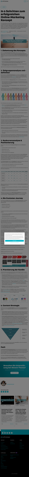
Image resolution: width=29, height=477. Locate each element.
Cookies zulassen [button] (14, 240)
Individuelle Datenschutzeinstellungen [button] (14, 242)
